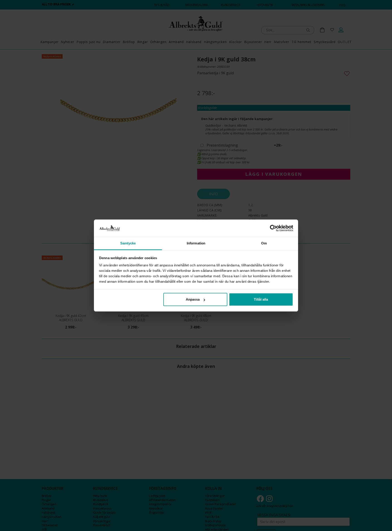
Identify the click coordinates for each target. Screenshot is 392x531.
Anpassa (193, 299)
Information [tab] (196, 243)
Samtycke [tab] (128, 243)
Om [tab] (264, 243)
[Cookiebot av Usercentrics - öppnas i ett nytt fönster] (273, 228)
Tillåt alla (261, 299)
